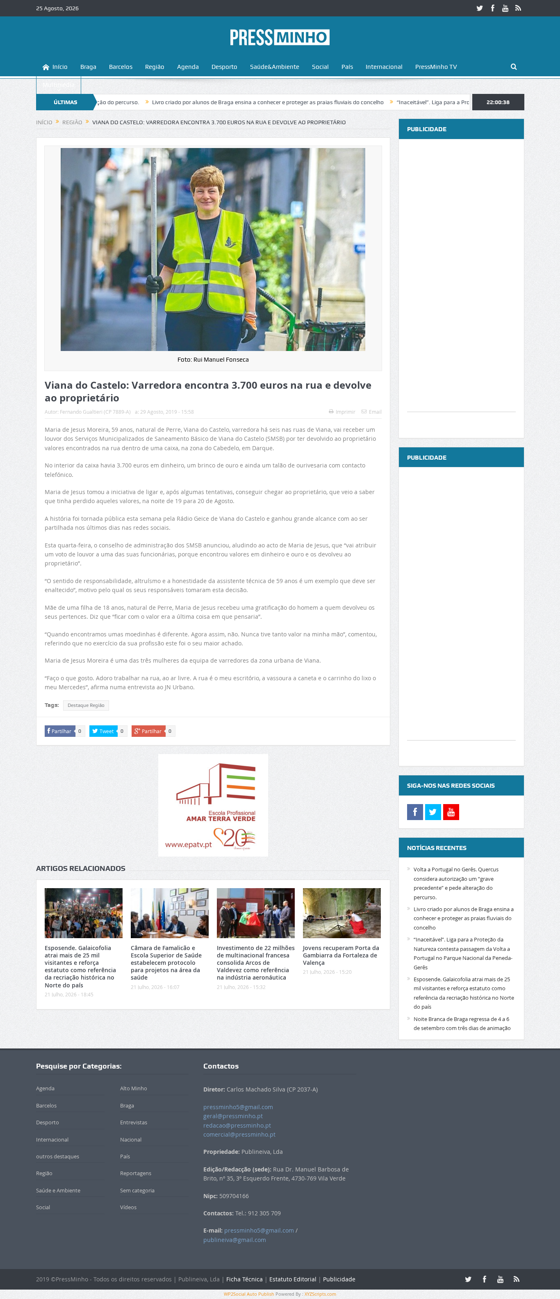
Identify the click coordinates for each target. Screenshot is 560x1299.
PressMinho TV (436, 67)
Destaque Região (86, 705)
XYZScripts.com (320, 1294)
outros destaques (57, 1156)
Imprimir (345, 411)
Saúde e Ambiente (58, 1190)
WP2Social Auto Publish (249, 1294)
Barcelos (120, 67)
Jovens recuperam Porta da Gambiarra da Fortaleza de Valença (341, 955)
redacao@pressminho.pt (237, 1125)
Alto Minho (133, 1088)
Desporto (224, 67)
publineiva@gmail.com (234, 1240)
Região (154, 67)
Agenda (188, 67)
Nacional (130, 1139)
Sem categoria (137, 1190)
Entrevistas (133, 1122)
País (347, 67)
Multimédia (59, 85)
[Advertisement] (461, 289)
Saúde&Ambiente (274, 67)
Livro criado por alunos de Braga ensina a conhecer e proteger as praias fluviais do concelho (216, 102)
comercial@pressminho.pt (239, 1134)
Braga (88, 67)
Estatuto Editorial (292, 1279)
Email (375, 411)
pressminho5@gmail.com (238, 1107)
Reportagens (135, 1173)
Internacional (384, 67)
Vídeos (128, 1207)
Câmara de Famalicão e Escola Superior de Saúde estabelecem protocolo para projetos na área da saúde (166, 963)
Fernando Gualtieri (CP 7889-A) (95, 411)
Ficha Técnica (244, 1279)
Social (320, 67)
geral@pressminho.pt (233, 1116)
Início (60, 67)
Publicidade (339, 1279)
